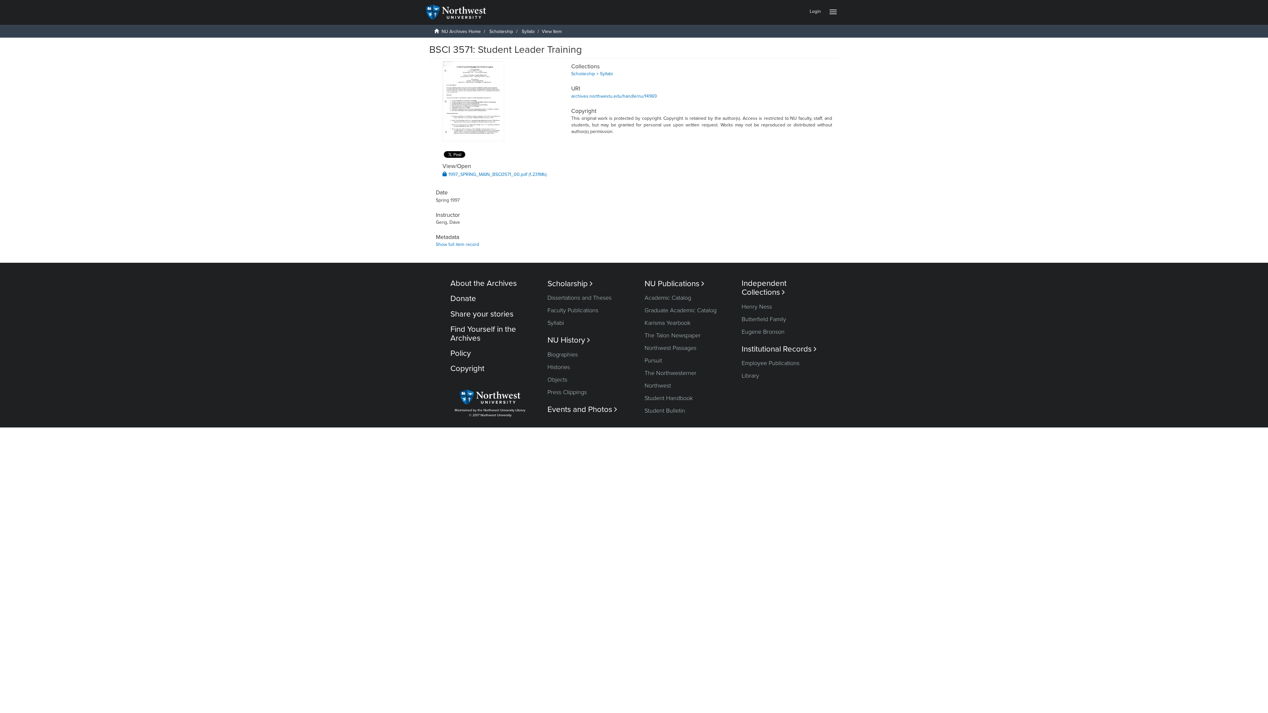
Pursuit (653, 360)
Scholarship (501, 31)
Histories (558, 367)
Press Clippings (567, 392)
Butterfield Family (764, 319)
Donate (463, 298)
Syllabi (528, 31)
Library (750, 375)
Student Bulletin (665, 410)
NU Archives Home (461, 31)
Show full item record (457, 244)
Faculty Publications (572, 310)
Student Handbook (669, 398)
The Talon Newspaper (673, 335)
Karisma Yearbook (667, 322)
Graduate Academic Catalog (681, 310)
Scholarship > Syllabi (592, 74)
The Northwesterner (670, 373)
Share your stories (481, 314)
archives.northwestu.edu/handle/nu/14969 (614, 96)
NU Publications (674, 284)
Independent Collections (764, 288)
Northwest (658, 385)
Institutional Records (779, 349)
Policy (460, 353)
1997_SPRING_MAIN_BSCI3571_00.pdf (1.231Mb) (496, 174)
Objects (557, 379)
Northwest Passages (670, 348)
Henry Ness (757, 306)
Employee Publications (770, 363)
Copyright (467, 368)
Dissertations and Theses (579, 297)
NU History (568, 340)
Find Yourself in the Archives (483, 333)
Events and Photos (582, 409)
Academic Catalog (668, 297)
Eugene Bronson (763, 331)
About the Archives (483, 283)
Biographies (562, 354)
